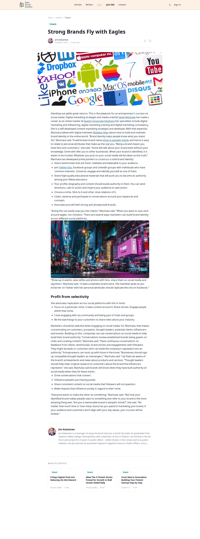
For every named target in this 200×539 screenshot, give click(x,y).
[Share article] (145, 41)
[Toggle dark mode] (170, 4)
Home (50, 18)
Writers (89, 4)
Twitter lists (65, 167)
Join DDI (110, 4)
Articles (78, 4)
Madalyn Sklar (101, 132)
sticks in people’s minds (116, 140)
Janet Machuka (127, 117)
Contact (122, 4)
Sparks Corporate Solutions (99, 121)
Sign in (177, 4)
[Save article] (150, 41)
